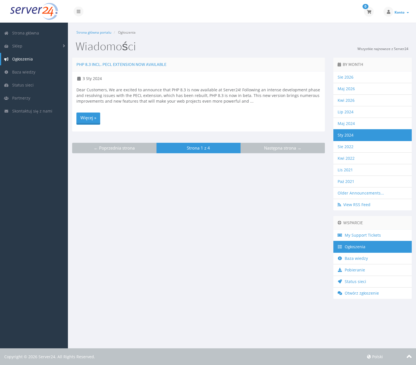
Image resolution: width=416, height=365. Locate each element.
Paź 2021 (346, 181)
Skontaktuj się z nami (31, 111)
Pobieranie (353, 270)
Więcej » (88, 117)
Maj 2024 (346, 123)
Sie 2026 (345, 77)
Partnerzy (20, 98)
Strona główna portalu (93, 32)
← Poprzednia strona (114, 148)
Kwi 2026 (346, 100)
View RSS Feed (355, 204)
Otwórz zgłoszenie (360, 293)
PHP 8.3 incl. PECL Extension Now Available (121, 64)
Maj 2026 (346, 88)
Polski (377, 356)
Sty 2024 (345, 135)
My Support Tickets (361, 235)
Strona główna (24, 33)
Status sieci (22, 85)
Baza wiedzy (22, 72)
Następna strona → (282, 148)
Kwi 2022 (346, 158)
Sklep (16, 46)
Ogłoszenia (21, 59)
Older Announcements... (361, 193)
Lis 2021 (345, 169)
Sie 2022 (345, 146)
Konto (400, 12)
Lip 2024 (345, 112)
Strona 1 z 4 (198, 148)
